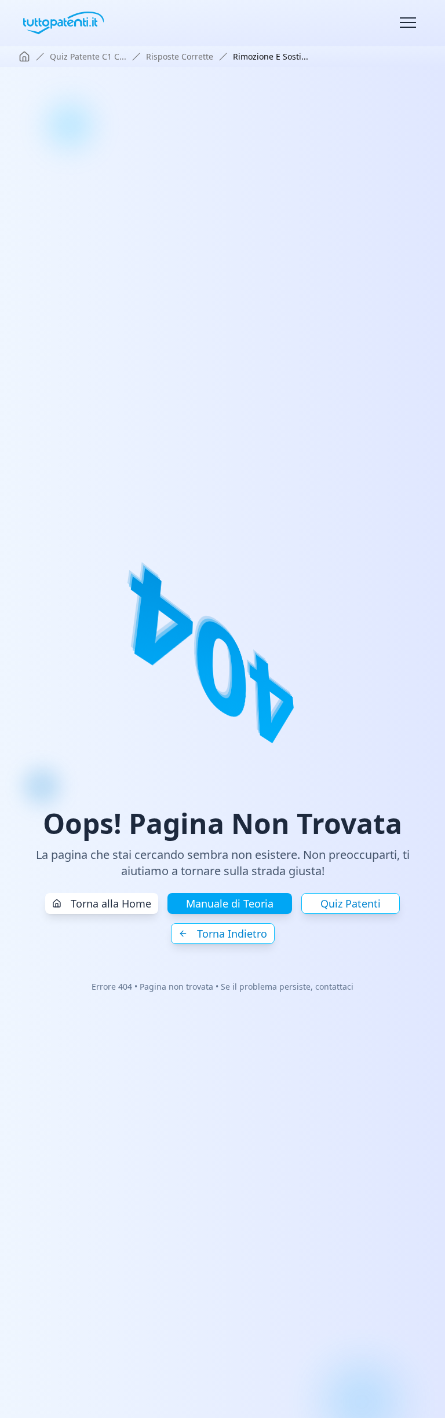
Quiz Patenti (350, 903)
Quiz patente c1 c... (88, 56)
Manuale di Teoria (229, 903)
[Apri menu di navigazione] (408, 23)
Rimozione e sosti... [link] (270, 56)
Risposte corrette (179, 56)
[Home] (24, 57)
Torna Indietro (232, 934)
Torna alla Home (111, 903)
